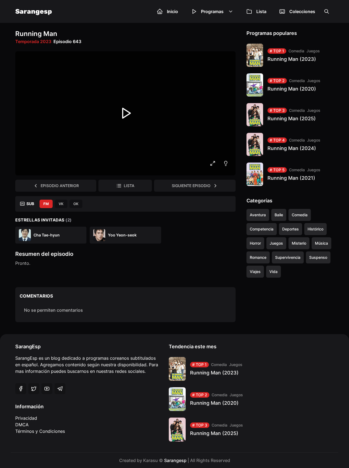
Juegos (313, 51)
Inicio (172, 11)
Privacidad (26, 418)
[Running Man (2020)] (290, 85)
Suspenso (318, 257)
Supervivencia (287, 257)
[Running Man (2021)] (290, 174)
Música (321, 243)
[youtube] (46, 388)
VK (61, 204)
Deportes (290, 229)
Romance (258, 257)
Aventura (258, 214)
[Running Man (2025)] (290, 114)
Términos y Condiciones (40, 431)
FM (46, 204)
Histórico (315, 229)
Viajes (255, 271)
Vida (273, 271)
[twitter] (33, 388)
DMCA (22, 424)
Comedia (296, 51)
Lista (261, 11)
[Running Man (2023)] (290, 55)
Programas (212, 11)
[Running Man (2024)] (290, 144)
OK (76, 204)
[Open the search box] (326, 11)
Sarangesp (33, 11)
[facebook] (20, 388)
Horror (255, 243)
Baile (279, 214)
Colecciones (302, 11)
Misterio (299, 243)
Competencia (261, 229)
